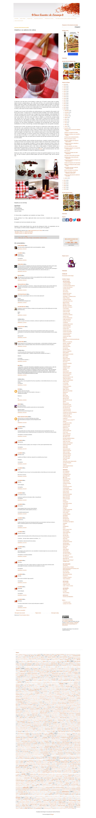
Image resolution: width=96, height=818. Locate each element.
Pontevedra (34, 768)
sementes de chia (26, 788)
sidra (37, 791)
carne (19, 682)
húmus (46, 726)
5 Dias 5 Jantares (46, 654)
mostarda (46, 747)
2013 (65, 107)
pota (62, 769)
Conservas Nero (19, 691)
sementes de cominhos (46, 788)
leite (54, 731)
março (66, 126)
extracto (27, 711)
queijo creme (33, 774)
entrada (49, 707)
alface (28, 661)
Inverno (29, 729)
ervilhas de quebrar (46, 708)
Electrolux (75, 705)
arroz (19, 667)
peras (22, 762)
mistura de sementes (27, 745)
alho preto (21, 662)
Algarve (44, 661)
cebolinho (76, 683)
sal (38, 783)
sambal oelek (60, 784)
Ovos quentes (67, 150)
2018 (65, 98)
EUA (17, 711)
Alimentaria (43, 662)
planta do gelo (18, 768)
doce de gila (58, 704)
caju (30, 679)
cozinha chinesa (35, 695)
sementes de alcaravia (71, 787)
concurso (51, 690)
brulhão (71, 676)
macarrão (58, 736)
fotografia (50, 720)
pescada (59, 762)
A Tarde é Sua (20, 655)
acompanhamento (76, 655)
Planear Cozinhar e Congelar (73, 767)
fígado (17, 717)
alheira (62, 661)
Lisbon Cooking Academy (49, 734)
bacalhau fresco (54, 668)
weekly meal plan (69, 807)
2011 (65, 180)
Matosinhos (58, 741)
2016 (65, 102)
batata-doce (23, 671)
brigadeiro (47, 676)
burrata (18, 677)
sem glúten (36, 787)
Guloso (18, 725)
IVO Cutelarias (71, 729)
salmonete (18, 784)
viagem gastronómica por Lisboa (35, 230)
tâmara (50, 794)
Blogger (52, 814)
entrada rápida (58, 707)
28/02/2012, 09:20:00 (22, 248)
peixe (22, 761)
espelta (77, 708)
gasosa (18, 722)
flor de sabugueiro (58, 718)
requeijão (48, 779)
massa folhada (24, 741)
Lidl (37, 733)
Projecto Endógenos (46, 772)
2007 (65, 187)
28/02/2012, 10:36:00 (22, 302)
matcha (53, 741)
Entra (45, 707)
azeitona (27, 668)
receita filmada (76, 776)
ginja (22, 237)
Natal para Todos (58, 749)
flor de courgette (44, 718)
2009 (65, 183)
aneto (18, 665)
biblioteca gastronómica (32, 673)
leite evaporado (21, 733)
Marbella (48, 738)
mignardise (48, 743)
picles (58, 764)
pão (43, 757)
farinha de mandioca (26, 713)
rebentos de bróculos (50, 776)
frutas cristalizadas (21, 721)
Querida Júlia (71, 774)
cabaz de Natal (34, 677)
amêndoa (29, 664)
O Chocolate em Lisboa (35, 751)
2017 (65, 100)
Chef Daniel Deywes (22, 294)
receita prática (27, 778)
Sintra (49, 791)
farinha (48, 711)
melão (53, 742)
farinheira (78, 713)
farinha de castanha (34, 712)
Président (76, 771)
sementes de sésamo (55, 790)
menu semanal (66, 742)
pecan (65, 760)
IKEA (63, 726)
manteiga (45, 737)
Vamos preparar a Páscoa (60, 800)
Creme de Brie (76, 699)
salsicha (44, 784)
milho (72, 743)
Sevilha (79, 790)
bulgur (79, 676)
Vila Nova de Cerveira (34, 803)
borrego (19, 676)
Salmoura (23, 784)
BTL (75, 676)
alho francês (77, 661)
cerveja (30, 685)
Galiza (67, 721)
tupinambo (70, 799)
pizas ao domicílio (55, 767)
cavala (44, 683)
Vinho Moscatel (71, 805)
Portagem (64, 768)
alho (68, 661)
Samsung (66, 784)
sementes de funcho (66, 788)
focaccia (25, 720)
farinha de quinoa (43, 713)
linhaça (18, 734)
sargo (68, 785)
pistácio (43, 767)
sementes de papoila (44, 790)
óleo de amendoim (44, 752)
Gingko (68, 722)
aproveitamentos (49, 665)
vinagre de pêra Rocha (43, 804)
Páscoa (67, 758)
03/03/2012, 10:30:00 (22, 570)
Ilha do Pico (47, 727)
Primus (32, 772)
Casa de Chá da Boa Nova (36, 682)
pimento (18, 767)
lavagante (32, 731)
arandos (57, 665)
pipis (30, 767)
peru (49, 762)
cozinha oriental (51, 698)
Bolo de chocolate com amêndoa (71, 170)
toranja (43, 797)
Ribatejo (42, 780)
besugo (17, 673)
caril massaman (77, 680)
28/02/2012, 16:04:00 (22, 361)
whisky (21, 808)
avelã (56, 667)
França (67, 720)
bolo (47, 675)
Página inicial (38, 612)
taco (42, 794)
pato (44, 760)
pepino (57, 761)
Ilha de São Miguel (33, 727)
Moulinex (54, 747)
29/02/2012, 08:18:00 (22, 412)
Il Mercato (67, 726)
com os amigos (65, 689)
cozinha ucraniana (54, 699)
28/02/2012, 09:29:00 (22, 260)
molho (56, 745)
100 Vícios (30, 654)
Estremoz (72, 709)
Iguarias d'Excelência (56, 726)
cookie (50, 691)
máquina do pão (30, 738)
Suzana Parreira (21, 326)
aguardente (43, 659)
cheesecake (67, 685)
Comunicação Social (32, 690)
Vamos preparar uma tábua (24, 801)
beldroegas (52, 672)
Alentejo (20, 661)
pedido (75, 760)
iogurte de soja (40, 729)
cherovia (18, 686)
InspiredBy (76, 727)
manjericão (31, 737)
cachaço (70, 677)
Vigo (23, 803)
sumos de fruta (22, 794)
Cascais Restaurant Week (67, 682)
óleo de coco (60, 752)
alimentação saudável (35, 662)
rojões (69, 780)
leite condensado (62, 731)
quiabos (77, 774)
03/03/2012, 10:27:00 (22, 542)
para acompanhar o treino (64, 757)
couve (50, 693)
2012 (65, 109)
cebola (61, 683)
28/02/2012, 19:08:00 (22, 400)
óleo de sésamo (46, 754)
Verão (50, 801)
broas (61, 676)
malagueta (18, 737)
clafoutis (40, 687)
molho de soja (77, 745)
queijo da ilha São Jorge (42, 774)
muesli (19, 749)
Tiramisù (65, 796)
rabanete (70, 775)
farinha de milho (35, 713)
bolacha (42, 675)
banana (78, 668)
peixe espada (38, 761)
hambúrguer (29, 725)
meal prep (64, 741)
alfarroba (34, 661)
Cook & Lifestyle (44, 691)
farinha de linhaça (70, 712)
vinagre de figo (25, 804)
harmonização (51, 725)
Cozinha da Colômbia (43, 695)
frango (72, 720)
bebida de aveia (77, 671)
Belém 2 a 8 (58, 672)
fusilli (51, 721)
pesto (77, 762)
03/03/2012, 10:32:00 (22, 595)
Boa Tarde (28, 675)
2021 (65, 93)
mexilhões (35, 743)
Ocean (69, 751)
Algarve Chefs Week (52, 661)
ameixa (23, 664)
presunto (18, 772)
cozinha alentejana (51, 694)
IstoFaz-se (59, 729)
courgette (37, 693)
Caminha (72, 679)
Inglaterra (70, 727)
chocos (56, 686)
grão (50, 724)
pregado (29, 771)
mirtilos (19, 745)
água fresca (26, 659)
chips (33, 686)
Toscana (70, 797)
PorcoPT (53, 768)
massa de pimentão (64, 739)
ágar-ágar (64, 658)
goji (75, 722)
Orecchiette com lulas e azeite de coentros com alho (71, 168)
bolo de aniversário (55, 675)
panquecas (38, 757)
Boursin (29, 676)
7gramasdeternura (22, 284)
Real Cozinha (42, 776)
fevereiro (66, 128)
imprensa (60, 727)
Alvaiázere (71, 662)
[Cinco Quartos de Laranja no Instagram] (63, 220)
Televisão (26, 796)
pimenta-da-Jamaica (64, 765)
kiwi (38, 730)
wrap (53, 808)
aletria (24, 661)
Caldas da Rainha (42, 679)
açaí (61, 655)
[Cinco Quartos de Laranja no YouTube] (79, 220)
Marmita (20, 275)
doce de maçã (65, 704)
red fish (31, 779)
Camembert (66, 679)
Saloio (28, 784)
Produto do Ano (38, 772)
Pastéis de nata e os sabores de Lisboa (23, 233)
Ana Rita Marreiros (22, 306)
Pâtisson (39, 760)
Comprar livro (71, 54)
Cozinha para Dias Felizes (60, 698)
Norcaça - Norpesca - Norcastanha (56, 750)
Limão (51, 733)
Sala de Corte (44, 783)
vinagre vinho (25, 805)
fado (37, 711)
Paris (50, 758)
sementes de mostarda (33, 790)
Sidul (41, 791)
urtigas (26, 800)
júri (30, 730)
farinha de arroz (76, 711)
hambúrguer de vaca (37, 725)
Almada (47, 662)
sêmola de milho (65, 790)
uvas (31, 800)
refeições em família (39, 779)
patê (36, 760)
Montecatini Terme (77, 746)
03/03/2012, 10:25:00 (22, 527)
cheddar (61, 685)
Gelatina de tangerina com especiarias (72, 162)
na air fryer (29, 749)
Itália (65, 729)
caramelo (54, 680)
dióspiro (31, 704)
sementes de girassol (76, 788)
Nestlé (41, 750)
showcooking (20, 791)
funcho (46, 721)
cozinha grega (49, 696)
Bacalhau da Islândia (45, 668)
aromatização (64, 665)
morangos (33, 747)
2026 (65, 84)
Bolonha (69, 675)
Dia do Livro (49, 703)
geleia (34, 722)
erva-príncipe (31, 708)
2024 (65, 87)
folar (29, 720)
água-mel (38, 659)
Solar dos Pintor (37, 793)
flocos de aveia (63, 717)
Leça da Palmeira (42, 731)
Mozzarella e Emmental (76, 747)
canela (27, 680)
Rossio (40, 148)
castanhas (76, 682)
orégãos (72, 754)
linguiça (73, 733)
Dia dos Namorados (62, 703)
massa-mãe (40, 741)
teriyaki (46, 796)
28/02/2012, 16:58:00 (22, 375)
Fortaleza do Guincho (42, 720)
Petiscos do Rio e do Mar (31, 764)
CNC (68, 687)
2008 (65, 185)
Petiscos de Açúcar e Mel (20, 764)
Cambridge (61, 679)
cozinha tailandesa (46, 699)
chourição (62, 686)
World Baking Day (47, 808)
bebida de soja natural (21, 672)
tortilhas (64, 797)
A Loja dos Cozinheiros (60, 654)
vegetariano (39, 801)
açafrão (55, 655)
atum (42, 667)
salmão (67, 783)
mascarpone (33, 739)
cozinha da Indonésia (53, 695)
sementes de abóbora (60, 787)
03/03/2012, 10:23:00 (22, 513)
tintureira (56, 796)
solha (43, 793)
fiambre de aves (68, 716)
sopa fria (58, 793)
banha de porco (27, 670)
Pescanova (65, 762)
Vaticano (33, 801)
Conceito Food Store (43, 690)
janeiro (66, 178)
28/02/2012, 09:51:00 (22, 280)
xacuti (57, 808)
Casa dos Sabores (46, 682)
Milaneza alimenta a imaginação (63, 743)
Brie (43, 676)
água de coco (19, 659)
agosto (66, 117)
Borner (79, 675)
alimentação (27, 662)
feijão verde (34, 715)
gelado (23, 722)
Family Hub (42, 711)
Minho (79, 743)
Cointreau (49, 689)
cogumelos (36, 689)
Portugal (31, 237)
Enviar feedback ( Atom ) (24, 615)
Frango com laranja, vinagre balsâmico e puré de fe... (70, 172)
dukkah (57, 705)
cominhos (78, 689)
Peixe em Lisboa (30, 761)
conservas (76, 690)
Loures (33, 736)
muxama (23, 749)
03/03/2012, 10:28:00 (22, 556)
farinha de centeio (44, 712)
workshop (38, 808)
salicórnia (62, 783)
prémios (39, 771)
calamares (35, 679)
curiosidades (20, 702)
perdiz (33, 762)
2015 (65, 103)
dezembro (67, 110)
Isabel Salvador (21, 245)
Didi (19, 389)
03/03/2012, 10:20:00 (22, 476)
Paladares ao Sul (22, 757)
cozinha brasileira (27, 695)
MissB (19, 404)
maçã (53, 736)
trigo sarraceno (51, 799)
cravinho (62, 699)
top (33, 797)
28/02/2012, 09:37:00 (22, 271)
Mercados (29, 743)
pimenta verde (43, 765)
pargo (46, 758)
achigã (69, 655)
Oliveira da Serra (59, 754)
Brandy (39, 676)
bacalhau (35, 668)
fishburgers (48, 717)
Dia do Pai (54, 703)
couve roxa (24, 694)
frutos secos (30, 721)
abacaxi (32, 655)
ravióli (36, 776)
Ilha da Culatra (73, 726)
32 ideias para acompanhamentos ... (71, 137)
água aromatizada (77, 658)
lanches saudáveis (76, 730)
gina (19, 365)
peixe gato (45, 761)
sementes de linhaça (22, 790)
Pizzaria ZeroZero (63, 767)
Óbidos (65, 751)
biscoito (76, 673)
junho (66, 121)
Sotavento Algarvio (65, 793)
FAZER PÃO (29, 18)
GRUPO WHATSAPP (19, 20)
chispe (37, 686)
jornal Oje (26, 730)
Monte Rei (63, 746)
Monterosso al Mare (21, 747)
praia (74, 769)
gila (61, 722)
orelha (77, 754)
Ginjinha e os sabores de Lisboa (71, 132)
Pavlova (61, 760)
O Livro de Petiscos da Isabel (46, 751)
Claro (50, 687)
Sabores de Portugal (29, 783)
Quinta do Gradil (59, 775)
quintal (65, 775)
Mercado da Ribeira (76, 742)
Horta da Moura (26, 726)
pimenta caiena (76, 764)
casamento (54, 682)
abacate (26, 655)
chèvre (23, 686)
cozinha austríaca (19, 695)
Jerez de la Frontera (19, 730)
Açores (24, 657)
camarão (53, 679)
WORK (26, 808)
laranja (20, 731)
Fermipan (21, 716)
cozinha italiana (72, 696)
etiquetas (77, 709)
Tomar (77, 796)
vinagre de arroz (71, 803)
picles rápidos (64, 764)
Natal (51, 749)
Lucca (44, 736)
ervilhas (38, 708)
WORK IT (32, 808)
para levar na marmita (29, 758)
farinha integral (71, 713)
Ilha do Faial (40, 727)
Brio (52, 676)
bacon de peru (66, 668)
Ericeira (19, 708)
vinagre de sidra (53, 804)
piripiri (34, 767)
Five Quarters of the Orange (68, 275)
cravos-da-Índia (69, 699)
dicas (17, 704)
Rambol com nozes (23, 776)
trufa (57, 799)
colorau (58, 689)
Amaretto (77, 662)
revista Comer (72, 779)
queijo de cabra (52, 774)
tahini (46, 794)
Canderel (22, 680)
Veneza (45, 801)
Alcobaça (73, 659)
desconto (28, 703)
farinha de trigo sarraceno (53, 713)
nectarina (71, 749)
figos (21, 717)
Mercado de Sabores (21, 743)
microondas (42, 743)
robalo (64, 780)
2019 (65, 96)
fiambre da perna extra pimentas (58, 716)
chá (40, 685)
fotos (56, 720)
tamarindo (56, 794)
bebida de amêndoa (69, 671)
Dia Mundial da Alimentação (74, 703)
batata (72, 670)
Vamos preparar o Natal (74, 800)
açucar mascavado (32, 658)
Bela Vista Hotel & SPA (44, 672)
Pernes (44, 762)
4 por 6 (39, 654)
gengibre (55, 722)
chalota (50, 685)
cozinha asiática (76, 694)
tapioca (72, 794)
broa (56, 676)
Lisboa (27, 237)
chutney (25, 687)
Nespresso (37, 750)
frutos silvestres (37, 721)
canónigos (40, 680)
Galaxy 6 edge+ (61, 721)
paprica (54, 757)
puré (79, 772)
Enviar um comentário (20, 610)
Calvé (48, 679)
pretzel (23, 772)
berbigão (70, 672)
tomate (18, 797)
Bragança (34, 676)
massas (46, 741)
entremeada (73, 707)
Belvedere (64, 672)
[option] (71, 43)
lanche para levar (67, 730)
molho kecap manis (27, 746)
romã (77, 780)
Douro (53, 705)
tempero (31, 796)
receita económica (67, 776)
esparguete (72, 708)
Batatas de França (40, 671)
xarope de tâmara (63, 808)
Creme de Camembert (31, 700)
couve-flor (31, 694)
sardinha (63, 785)
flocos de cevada (72, 717)
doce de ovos (22, 705)
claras (45, 687)
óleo (29, 752)
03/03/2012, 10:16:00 (22, 436)
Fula (42, 721)
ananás (67, 664)
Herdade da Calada (71, 725)
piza (48, 767)
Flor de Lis (51, 718)
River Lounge (58, 780)
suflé (17, 794)
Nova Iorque (78, 750)
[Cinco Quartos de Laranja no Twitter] (74, 220)
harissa (44, 725)
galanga (55, 721)
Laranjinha (20, 253)
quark (18, 774)
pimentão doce (73, 765)
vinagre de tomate (62, 804)
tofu (73, 796)
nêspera (31, 750)
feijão (28, 715)
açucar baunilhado (63, 657)
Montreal (27, 747)
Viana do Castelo (69, 801)
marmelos (18, 739)
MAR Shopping (37, 738)
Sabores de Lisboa (43, 237)
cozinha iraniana (65, 696)
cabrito (41, 677)
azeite (18, 668)
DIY (36, 704)
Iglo (50, 726)
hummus (37, 726)
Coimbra (43, 689)
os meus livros (29, 755)
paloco (28, 757)
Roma (73, 780)
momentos (41, 746)
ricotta (47, 780)
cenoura (18, 685)
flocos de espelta (22, 718)
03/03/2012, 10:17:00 (22, 448)
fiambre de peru (76, 716)
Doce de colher (51, 704)
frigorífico (78, 720)
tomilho (27, 797)
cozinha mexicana (42, 698)
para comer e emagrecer (75, 757)
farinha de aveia (19, 712)
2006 (65, 189)
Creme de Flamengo (47, 700)
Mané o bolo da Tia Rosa (23, 416)
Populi (39, 768)
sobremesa (65, 791)
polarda (24, 768)
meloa (58, 742)
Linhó (23, 734)
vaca (35, 800)
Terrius (51, 796)
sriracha (73, 793)
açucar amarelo (52, 657)
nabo (46, 749)
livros (68, 734)
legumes (48, 731)
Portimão (68, 768)
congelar (71, 690)
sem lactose (42, 787)
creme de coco (39, 700)
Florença (73, 718)
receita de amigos (59, 776)
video (75, 801)
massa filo (73, 739)
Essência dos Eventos (44, 709)
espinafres (18, 709)
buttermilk (28, 677)
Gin (64, 722)
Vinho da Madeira (52, 805)
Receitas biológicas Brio (69, 778)
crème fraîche (55, 700)
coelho (76, 687)
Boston (24, 676)
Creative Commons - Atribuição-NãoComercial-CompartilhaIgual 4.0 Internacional (70, 624)
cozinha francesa (34, 696)
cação (45, 677)
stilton (78, 793)
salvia (49, 784)
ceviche (35, 685)
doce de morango (72, 704)
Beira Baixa (36, 672)
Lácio (47, 730)
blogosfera (22, 675)
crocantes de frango (62, 700)
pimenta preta (23, 766)
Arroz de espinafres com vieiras (70, 146)
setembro (67, 115)
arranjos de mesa (76, 665)
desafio (22, 703)
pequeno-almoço (65, 761)
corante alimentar (56, 691)
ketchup (34, 730)
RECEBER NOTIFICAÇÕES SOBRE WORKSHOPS (66, 18)
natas (64, 749)
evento (21, 711)
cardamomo (65, 680)
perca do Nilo (28, 762)
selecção (26, 787)
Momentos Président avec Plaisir (52, 746)
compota (24, 690)
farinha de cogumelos (54, 712)
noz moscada (26, 751)
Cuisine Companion (72, 700)
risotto (52, 780)
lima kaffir (45, 733)
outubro (66, 114)
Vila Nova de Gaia (53, 803)
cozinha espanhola (25, 696)
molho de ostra (62, 745)
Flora (64, 718)
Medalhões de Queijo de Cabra (74, 741)
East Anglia (62, 705)
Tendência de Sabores (39, 796)
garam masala (73, 721)
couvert (36, 694)
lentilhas (27, 733)
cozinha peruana (72, 698)
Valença (39, 800)
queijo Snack (65, 774)
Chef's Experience (75, 685)
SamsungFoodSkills (75, 784)
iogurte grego (48, 729)
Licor (25, 237)
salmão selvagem (75, 783)
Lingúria (78, 733)
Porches (43, 768)
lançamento (60, 730)
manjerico (39, 737)
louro (37, 736)
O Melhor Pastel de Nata (58, 751)
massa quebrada (33, 741)
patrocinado (51, 760)
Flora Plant (68, 718)
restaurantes (55, 779)
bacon (60, 668)
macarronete (64, 736)
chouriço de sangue (76, 686)
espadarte (54, 708)
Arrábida (69, 665)
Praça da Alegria (68, 769)
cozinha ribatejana (28, 699)
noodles (46, 750)
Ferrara (26, 716)
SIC (27, 791)
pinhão (25, 767)
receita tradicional (36, 237)
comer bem (73, 689)
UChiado (17, 800)
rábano (75, 775)
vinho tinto (78, 805)
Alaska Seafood (55, 659)
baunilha (54, 671)
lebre (36, 731)
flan (57, 717)
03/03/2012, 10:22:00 (22, 500)
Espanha (59, 708)
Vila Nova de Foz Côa (44, 803)
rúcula (61, 782)
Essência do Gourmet (34, 709)
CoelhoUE (18, 689)
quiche (17, 775)
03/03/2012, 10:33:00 (22, 607)
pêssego (72, 762)
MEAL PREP (22, 18)
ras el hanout (31, 776)
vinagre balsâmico (62, 803)
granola (45, 724)
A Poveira (78, 654)
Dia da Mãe (42, 703)
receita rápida (36, 778)
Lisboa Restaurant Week (37, 734)
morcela (40, 747)
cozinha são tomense (37, 699)
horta (20, 726)
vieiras (18, 803)
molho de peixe (70, 745)
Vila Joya (27, 803)
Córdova (63, 691)
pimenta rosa (35, 765)
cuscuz (40, 702)
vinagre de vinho (71, 804)
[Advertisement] (36, 631)
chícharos (28, 686)
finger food (31, 717)
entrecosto (66, 707)
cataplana (39, 683)
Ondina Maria (21, 264)
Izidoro (77, 729)
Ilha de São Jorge (24, 727)
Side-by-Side (31, 791)
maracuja (43, 738)
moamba (43, 745)
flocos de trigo (29, 718)
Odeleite (74, 751)
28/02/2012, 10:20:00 (22, 290)
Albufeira (61, 659)
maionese (71, 736)
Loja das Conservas (21, 736)
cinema (29, 687)
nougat (65, 750)
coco (71, 687)
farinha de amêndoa (66, 711)
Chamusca (56, 685)
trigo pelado (44, 799)
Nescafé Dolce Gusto (24, 750)
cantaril (45, 680)
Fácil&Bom (32, 711)
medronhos (19, 742)
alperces (59, 662)
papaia (49, 757)
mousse (60, 747)
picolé (70, 764)
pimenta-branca (52, 765)
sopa (51, 793)
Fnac (21, 720)
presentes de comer (68, 771)
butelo (23, 677)
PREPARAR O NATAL (49, 18)
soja (32, 793)
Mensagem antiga (55, 612)
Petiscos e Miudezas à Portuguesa (43, 764)
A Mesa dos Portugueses (70, 654)
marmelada (75, 738)
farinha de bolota (26, 712)
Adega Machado (58, 658)
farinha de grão (62, 712)
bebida (19, 237)
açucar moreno (41, 658)
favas (19, 715)
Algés (58, 661)
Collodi (53, 689)
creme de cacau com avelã (21, 700)
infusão (65, 727)
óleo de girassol (69, 752)
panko (33, 757)
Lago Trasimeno (53, 730)
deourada (17, 703)
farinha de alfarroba (57, 711)
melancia (48, 742)
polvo (28, 768)
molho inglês (20, 746)
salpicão (32, 784)
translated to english (27, 799)
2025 (65, 86)
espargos (65, 708)
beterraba (23, 673)
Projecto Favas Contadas (56, 772)
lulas (48, 736)
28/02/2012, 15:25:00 (22, 346)
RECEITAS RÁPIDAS (38, 18)
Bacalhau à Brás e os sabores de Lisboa (24, 231)
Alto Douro (66, 662)
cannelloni (34, 680)
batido (48, 671)
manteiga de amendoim (66, 737)
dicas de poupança (24, 704)
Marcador (54, 738)
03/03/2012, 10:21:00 (22, 488)
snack (57, 791)
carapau (59, 680)
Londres (28, 736)
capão (49, 680)
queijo (24, 774)
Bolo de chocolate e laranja (70, 138)
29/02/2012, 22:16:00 (22, 422)
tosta (74, 797)
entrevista (78, 707)
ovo (45, 756)
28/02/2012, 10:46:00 (22, 315)
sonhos (47, 793)
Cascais (59, 682)
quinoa (26, 775)
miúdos (34, 745)
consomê (25, 691)
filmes (26, 717)
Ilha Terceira (53, 727)
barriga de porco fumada (47, 670)
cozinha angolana (67, 694)
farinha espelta (63, 713)
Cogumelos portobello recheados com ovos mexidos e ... (72, 160)
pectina (71, 760)
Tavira (17, 796)
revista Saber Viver (32, 780)
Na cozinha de (35, 749)
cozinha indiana (57, 696)
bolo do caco (63, 675)
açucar (42, 657)
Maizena (77, 736)
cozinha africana (43, 694)
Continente (37, 691)
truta (60, 799)
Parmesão (61, 758)
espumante (27, 709)
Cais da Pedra (25, 679)
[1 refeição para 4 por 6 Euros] (71, 262)
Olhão (53, 754)
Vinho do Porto (61, 805)
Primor (27, 772)
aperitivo (42, 665)
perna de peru (39, 762)
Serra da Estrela (73, 790)
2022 (65, 91)
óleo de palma (23, 754)
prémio (34, 771)
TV (74, 799)
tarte (77, 794)
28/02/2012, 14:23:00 (22, 337)
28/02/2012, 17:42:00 (22, 385)
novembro (67, 112)
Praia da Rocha (23, 771)
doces (35, 705)
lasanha (26, 731)
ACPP (30, 657)
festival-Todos (32, 716)
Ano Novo (36, 665)
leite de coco (77, 731)
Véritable (55, 801)
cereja (25, 685)
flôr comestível (36, 718)
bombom (74, 675)
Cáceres (65, 677)
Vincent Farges (35, 805)
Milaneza (53, 743)
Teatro (21, 796)
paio (16, 757)
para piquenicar (40, 758)
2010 (65, 182)
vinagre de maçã (33, 804)
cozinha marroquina (24, 698)
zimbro (73, 808)
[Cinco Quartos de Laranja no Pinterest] (71, 220)
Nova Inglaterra (71, 750)
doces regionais (42, 705)
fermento (78, 715)
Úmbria (22, 800)
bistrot (17, 675)
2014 (65, 105)
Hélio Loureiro (57, 725)
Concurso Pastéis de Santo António (61, 690)
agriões (69, 658)
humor (42, 726)
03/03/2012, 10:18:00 (22, 463)
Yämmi (69, 808)
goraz (79, 722)
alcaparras (67, 659)
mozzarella (67, 747)
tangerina (67, 794)
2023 (65, 89)
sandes (33, 785)
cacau (49, 677)
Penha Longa (51, 761)
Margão (58, 738)
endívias (40, 707)
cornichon (73, 691)
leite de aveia (70, 731)
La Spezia (43, 730)
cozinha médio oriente (34, 698)
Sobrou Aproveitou (24, 793)
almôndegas (53, 662)
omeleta (67, 754)
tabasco (38, 794)
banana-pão (20, 670)
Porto (73, 768)
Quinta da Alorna (33, 775)
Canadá (17, 680)
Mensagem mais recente (20, 612)
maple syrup (22, 738)
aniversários (29, 665)
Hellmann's (64, 725)
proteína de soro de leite (67, 772)
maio (66, 122)
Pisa (39, 767)
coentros (23, 689)
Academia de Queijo (48, 655)
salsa (37, 784)
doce (45, 704)
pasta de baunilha (24, 760)
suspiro (33, 794)
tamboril (61, 794)
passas (73, 758)
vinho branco (42, 805)
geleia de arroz (40, 722)
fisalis (43, 717)
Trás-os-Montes (37, 799)
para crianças (20, 758)
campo (77, 679)
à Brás (53, 654)
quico (22, 775)
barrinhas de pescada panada (59, 670)
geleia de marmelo (47, 722)
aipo (48, 659)
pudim (74, 772)
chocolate (42, 686)
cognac (30, 689)
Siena (44, 791)
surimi (29, 794)
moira (52, 745)
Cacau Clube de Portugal (57, 677)
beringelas (75, 672)
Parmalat (55, 758)
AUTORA (16, 18)
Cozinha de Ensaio (62, 695)
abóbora (39, 655)
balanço (73, 668)
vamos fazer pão (47, 800)
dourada (48, 705)
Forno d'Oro (34, 720)
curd (79, 700)
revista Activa (64, 779)
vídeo (79, 801)
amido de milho (54, 664)
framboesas (60, 720)
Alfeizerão (39, 661)
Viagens (60, 801)
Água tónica (32, 659)
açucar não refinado (49, 658)
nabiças (41, 749)
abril (66, 124)
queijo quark (58, 774)
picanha (53, 764)
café (79, 677)
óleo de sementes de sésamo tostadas (34, 754)
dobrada (40, 704)
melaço (42, 742)
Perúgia (53, 762)
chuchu (19, 687)
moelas (48, 745)
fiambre (48, 716)
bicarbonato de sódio (56, 673)
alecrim (78, 659)
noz (18, 751)
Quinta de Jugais (52, 775)
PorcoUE (58, 768)
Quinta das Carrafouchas (42, 775)
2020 (65, 94)
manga (24, 737)
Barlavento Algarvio (37, 670)
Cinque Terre (35, 687)
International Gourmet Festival (21, 729)
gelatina (29, 722)
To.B (70, 796)
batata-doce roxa (32, 671)
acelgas (65, 655)
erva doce (24, 708)
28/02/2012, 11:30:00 (22, 322)
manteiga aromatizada (55, 737)
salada (50, 783)
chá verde (45, 685)
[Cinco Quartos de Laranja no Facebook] (67, 220)
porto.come (40, 769)
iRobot (54, 729)
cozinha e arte (70, 695)
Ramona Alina (21, 341)
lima (40, 733)
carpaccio (28, 682)
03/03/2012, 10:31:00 (22, 582)
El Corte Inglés (69, 705)
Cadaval (75, 677)
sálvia (53, 784)
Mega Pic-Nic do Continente (28, 742)
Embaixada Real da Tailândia (25, 707)
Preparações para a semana (49, 771)
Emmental (35, 707)
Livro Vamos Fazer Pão (61, 734)
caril (72, 680)
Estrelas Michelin (58, 709)
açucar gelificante (24, 658)
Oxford (60, 755)
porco (47, 768)
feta (38, 716)
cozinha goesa (42, 696)
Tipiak (61, 796)
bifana (65, 673)
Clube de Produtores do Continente (58, 687)
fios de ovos (38, 717)
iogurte (34, 729)
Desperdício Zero (35, 703)
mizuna (38, 745)
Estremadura (65, 709)
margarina (64, 738)
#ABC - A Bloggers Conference (21, 654)
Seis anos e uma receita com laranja (71, 155)
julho (66, 119)
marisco (69, 738)
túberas (64, 799)
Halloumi (23, 725)
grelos (63, 724)
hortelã (31, 726)
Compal (19, 690)
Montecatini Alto (69, 746)
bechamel (29, 672)
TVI (78, 799)
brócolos (66, 676)
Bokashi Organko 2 (35, 675)
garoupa (78, 721)
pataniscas (31, 760)
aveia (47, 667)
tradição (19, 799)
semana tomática (49, 787)
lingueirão (69, 733)
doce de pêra (29, 705)
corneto (67, 691)
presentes (59, 771)
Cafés (19, 679)
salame (57, 783)
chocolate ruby (51, 686)
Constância (31, 691)
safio (35, 783)
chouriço (68, 686)
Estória (52, 709)
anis (23, 665)
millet (76, 743)
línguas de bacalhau (61, 733)
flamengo (53, 717)
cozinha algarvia (59, 694)
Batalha (68, 670)
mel (36, 742)
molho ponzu (35, 746)
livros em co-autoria (76, 734)
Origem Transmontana (20, 755)
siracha (53, 791)
